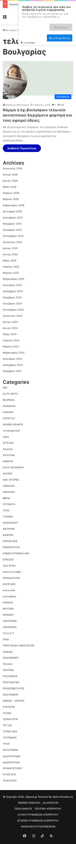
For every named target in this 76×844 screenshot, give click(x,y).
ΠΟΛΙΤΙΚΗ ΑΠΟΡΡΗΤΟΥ (48, 808)
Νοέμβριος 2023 (12, 371)
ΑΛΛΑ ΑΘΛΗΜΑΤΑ (13, 467)
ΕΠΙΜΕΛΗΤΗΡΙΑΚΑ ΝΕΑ (16, 553)
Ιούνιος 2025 (10, 254)
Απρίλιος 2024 (11, 340)
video (6, 436)
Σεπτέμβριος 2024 (13, 309)
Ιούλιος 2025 (10, 248)
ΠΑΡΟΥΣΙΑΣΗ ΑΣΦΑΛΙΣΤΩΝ (18, 645)
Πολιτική (8, 663)
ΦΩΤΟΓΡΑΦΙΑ (10, 749)
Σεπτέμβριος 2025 (13, 235)
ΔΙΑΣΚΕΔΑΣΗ (10, 522)
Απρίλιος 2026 (11, 192)
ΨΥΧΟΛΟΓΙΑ (10, 780)
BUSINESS (8, 399)
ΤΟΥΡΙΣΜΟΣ (10, 737)
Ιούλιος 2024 (10, 321)
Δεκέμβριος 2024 (13, 291)
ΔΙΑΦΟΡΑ (8, 534)
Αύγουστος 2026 (12, 168)
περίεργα (8, 651)
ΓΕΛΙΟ (6, 510)
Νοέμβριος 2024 (12, 297)
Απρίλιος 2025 (11, 266)
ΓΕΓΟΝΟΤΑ (9, 504)
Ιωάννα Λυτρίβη (12, 571)
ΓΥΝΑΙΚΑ (8, 516)
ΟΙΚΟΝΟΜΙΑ (10, 627)
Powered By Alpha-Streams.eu (55, 796)
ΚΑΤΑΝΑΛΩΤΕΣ (11, 577)
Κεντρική (10, 30)
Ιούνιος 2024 (10, 328)
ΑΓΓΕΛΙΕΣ (8, 442)
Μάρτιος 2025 (11, 272)
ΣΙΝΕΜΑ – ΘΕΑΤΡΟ (13, 700)
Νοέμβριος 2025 (12, 223)
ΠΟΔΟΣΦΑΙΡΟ (10, 657)
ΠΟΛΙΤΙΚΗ (8, 670)
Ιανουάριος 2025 (12, 285)
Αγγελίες (8, 448)
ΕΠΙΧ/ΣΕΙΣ (8, 559)
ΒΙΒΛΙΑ (6, 498)
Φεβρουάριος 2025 (13, 278)
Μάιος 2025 (9, 260)
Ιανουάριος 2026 (12, 211)
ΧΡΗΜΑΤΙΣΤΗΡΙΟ (12, 768)
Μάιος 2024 (9, 334)
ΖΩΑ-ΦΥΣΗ (9, 565)
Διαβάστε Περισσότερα (21, 148)
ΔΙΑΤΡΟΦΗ (9, 528)
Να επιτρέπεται (59, 25)
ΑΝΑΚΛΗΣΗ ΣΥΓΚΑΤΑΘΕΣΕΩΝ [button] (38, 826)
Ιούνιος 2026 (10, 180)
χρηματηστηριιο (11, 756)
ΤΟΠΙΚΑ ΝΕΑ (10, 731)
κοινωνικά (9, 590)
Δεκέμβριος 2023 (13, 364)
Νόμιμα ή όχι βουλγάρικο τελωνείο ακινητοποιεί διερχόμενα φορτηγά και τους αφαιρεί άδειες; (37, 115)
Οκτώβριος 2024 (12, 303)
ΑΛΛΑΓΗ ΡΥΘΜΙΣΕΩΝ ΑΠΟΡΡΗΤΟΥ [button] (38, 814)
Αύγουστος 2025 (12, 242)
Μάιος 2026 (9, 186)
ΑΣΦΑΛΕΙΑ (9, 485)
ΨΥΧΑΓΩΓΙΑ (9, 774)
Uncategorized (11, 430)
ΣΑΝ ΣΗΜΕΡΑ (10, 694)
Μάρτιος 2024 (11, 346)
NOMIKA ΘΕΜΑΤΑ (13, 424)
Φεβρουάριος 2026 (13, 205)
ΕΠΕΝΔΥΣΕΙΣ (10, 541)
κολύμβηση (9, 596)
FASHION (8, 412)
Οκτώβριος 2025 (12, 229)
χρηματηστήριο (11, 762)
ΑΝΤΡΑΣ (7, 473)
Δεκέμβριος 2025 (13, 217)
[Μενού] (4, 18)
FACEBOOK (9, 406)
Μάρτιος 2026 (11, 199)
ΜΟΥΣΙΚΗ (8, 608)
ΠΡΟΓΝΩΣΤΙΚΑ (11, 682)
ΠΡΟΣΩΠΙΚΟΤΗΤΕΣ (13, 688)
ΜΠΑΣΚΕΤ (8, 614)
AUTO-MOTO (10, 393)
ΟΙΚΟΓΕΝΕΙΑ (10, 620)
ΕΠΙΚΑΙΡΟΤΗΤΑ (11, 547)
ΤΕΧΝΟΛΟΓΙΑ (10, 719)
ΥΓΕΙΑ (6, 743)
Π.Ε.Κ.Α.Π (8, 633)
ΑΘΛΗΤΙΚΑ (9, 455)
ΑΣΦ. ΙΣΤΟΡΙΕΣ (11, 479)
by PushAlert (29, 29)
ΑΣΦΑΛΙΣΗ (9, 491)
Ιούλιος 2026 (10, 174)
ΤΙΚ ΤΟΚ (7, 725)
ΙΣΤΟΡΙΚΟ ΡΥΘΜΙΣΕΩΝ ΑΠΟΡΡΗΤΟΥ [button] (38, 820)
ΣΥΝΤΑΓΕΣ (9, 706)
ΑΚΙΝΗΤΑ (8, 461)
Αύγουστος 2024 (12, 315)
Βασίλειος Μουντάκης (17, 104)
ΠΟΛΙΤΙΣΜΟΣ (10, 676)
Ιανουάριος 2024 (12, 358)
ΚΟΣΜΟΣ (8, 602)
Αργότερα (35, 25)
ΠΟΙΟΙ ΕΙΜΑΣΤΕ (23, 808)
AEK (5, 387)
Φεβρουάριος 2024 (13, 352)
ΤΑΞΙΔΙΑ (7, 713)
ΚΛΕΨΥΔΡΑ (9, 584)
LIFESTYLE (9, 418)
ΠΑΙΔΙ (6, 639)
